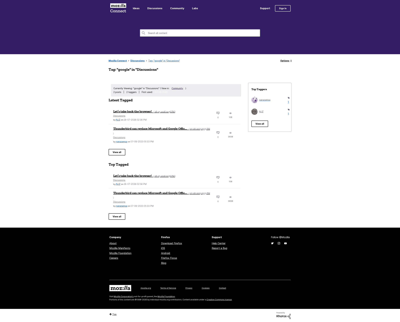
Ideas (136, 8)
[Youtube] (285, 243)
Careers (113, 258)
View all (117, 152)
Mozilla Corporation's (124, 296)
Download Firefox (171, 243)
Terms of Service (168, 288)
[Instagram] (279, 243)
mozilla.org (146, 288)
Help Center (218, 243)
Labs (195, 8)
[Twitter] (272, 243)
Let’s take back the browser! (144, 111)
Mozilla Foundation (120, 253)
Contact (222, 288)
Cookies (206, 288)
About (113, 243)
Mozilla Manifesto (119, 248)
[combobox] (200, 33)
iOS (163, 248)
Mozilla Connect (118, 8)
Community (177, 8)
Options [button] (284, 60)
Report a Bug (219, 248)
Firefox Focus (169, 258)
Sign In (283, 8)
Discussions (154, 8)
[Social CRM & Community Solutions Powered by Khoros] (284, 315)
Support (265, 8)
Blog (163, 263)
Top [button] (114, 314)
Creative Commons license (219, 299)
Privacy (188, 288)
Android (165, 253)
